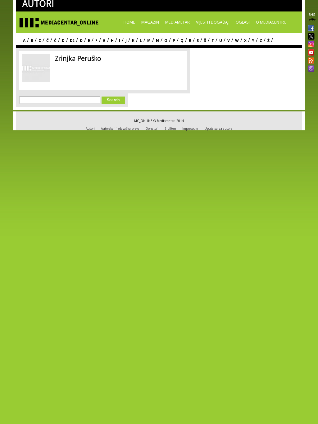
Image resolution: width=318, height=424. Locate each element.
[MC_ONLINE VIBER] (310, 69)
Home (129, 22)
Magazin (150, 22)
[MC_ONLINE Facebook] (310, 28)
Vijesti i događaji (212, 22)
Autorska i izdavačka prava (120, 128)
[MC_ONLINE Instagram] (310, 44)
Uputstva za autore (218, 128)
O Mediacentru (271, 22)
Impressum (190, 128)
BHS (312, 14)
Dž (72, 40)
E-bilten (170, 128)
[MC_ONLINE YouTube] (310, 52)
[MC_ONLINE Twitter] (309, 37)
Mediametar (177, 22)
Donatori (152, 128)
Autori (90, 128)
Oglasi (243, 22)
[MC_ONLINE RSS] (310, 61)
